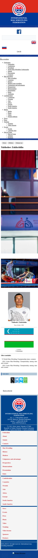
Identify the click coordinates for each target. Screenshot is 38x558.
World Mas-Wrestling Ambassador (18, 69)
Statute (10, 71)
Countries (6, 482)
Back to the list (7, 391)
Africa (10, 102)
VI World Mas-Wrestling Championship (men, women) (19, 359)
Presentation (11, 90)
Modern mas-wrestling (15, 83)
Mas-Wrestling (8, 76)
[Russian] (4, 49)
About (5, 436)
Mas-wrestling (4, 59)
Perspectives (11, 87)
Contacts (10, 75)
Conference (11, 66)
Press (5, 120)
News (6, 118)
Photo (9, 113)
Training (6, 122)
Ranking (10, 137)
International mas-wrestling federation (19, 414)
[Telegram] (17, 380)
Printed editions (12, 116)
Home (4, 143)
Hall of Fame (8, 132)
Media (6, 109)
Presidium (11, 68)
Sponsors (6, 534)
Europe (10, 104)
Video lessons (12, 125)
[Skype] (21, 380)
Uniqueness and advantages (16, 85)
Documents (11, 73)
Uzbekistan (19, 351)
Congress (11, 80)
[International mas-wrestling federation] (19, 16)
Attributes (11, 94)
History (10, 82)
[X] (13, 380)
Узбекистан (19, 143)
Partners (5, 538)
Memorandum (12, 89)
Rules (9, 92)
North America (12, 106)
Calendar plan (12, 130)
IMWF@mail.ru (21, 423)
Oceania (10, 99)
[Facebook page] (19, 33)
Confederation (8, 96)
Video (9, 115)
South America (12, 108)
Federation (7, 62)
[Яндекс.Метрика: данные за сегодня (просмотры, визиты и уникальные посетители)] (19, 553)
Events (6, 127)
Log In (19, 51)
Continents (11, 97)
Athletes (10, 136)
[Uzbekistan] (19, 347)
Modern (5, 455)
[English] (33, 44)
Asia (9, 101)
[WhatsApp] (25, 380)
